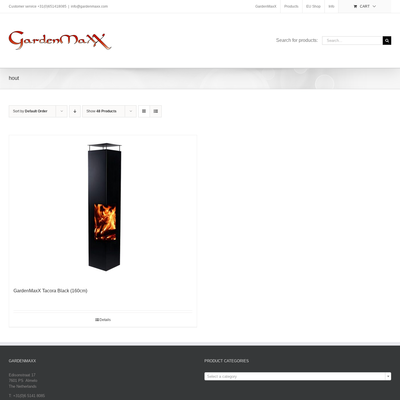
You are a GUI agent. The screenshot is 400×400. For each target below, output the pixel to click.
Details (105, 320)
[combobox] (297, 376)
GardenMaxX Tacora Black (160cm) (50, 290)
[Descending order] (75, 111)
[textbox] (298, 376)
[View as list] (155, 111)
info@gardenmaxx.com (89, 6)
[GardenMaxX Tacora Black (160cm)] (103, 208)
